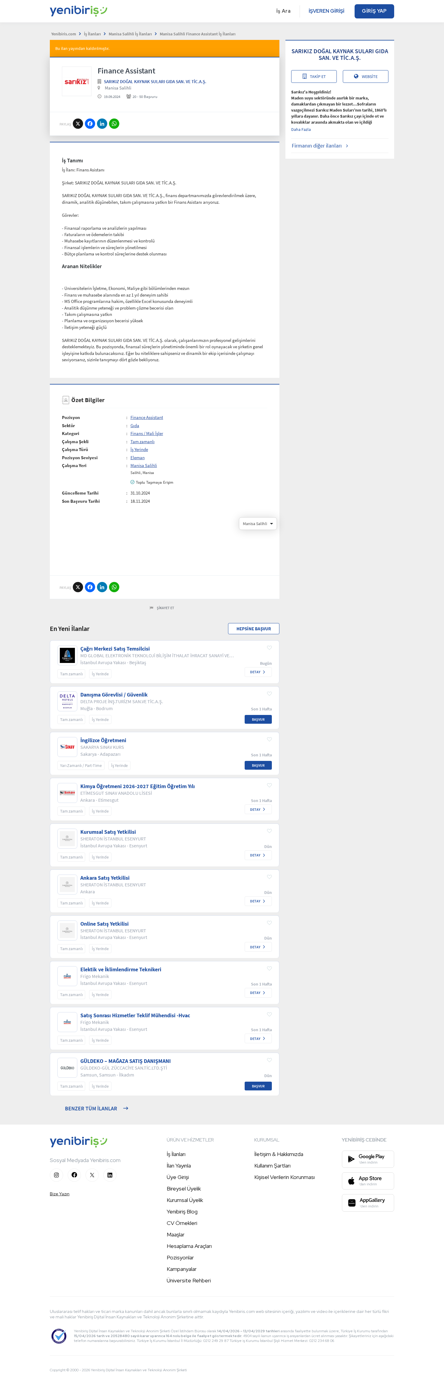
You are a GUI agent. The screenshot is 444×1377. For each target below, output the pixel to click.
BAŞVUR (258, 719)
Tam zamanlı (142, 441)
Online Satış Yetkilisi (104, 924)
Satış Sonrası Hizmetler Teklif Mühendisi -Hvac (135, 1015)
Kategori (70, 433)
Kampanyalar (182, 1268)
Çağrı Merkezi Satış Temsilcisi (115, 648)
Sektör (68, 425)
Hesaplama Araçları (189, 1245)
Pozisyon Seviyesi (80, 457)
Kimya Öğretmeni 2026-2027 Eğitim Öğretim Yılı (137, 786)
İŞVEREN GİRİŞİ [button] (326, 11)
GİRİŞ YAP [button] (374, 11)
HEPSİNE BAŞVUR (253, 629)
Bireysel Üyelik (184, 1188)
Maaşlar (176, 1234)
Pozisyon (71, 417)
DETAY (255, 672)
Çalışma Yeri (74, 465)
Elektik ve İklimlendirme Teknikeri (120, 969)
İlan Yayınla (179, 1165)
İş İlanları (176, 1154)
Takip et (318, 76)
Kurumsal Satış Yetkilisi (108, 832)
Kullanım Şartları (272, 1165)
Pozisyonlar (180, 1257)
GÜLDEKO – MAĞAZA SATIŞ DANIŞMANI (125, 1061)
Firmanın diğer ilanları (317, 145)
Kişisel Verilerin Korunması (284, 1177)
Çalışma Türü (75, 449)
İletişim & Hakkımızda (278, 1154)
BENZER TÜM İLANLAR (91, 1108)
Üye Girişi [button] (178, 1177)
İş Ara (283, 11)
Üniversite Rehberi (189, 1280)
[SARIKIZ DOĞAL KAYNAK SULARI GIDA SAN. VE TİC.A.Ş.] (77, 81)
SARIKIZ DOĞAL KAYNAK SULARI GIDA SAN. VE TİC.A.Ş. (155, 81)
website (370, 76)
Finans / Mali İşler (146, 433)
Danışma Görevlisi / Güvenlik (114, 694)
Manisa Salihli (118, 88)
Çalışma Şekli (75, 441)
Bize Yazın (59, 1194)
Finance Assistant (146, 417)
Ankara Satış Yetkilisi (105, 878)
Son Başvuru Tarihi (81, 501)
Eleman (137, 457)
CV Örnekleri (182, 1222)
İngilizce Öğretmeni (103, 740)
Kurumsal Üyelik (185, 1200)
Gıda (134, 425)
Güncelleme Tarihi (80, 493)
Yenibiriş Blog (182, 1211)
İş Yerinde (139, 449)
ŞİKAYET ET (165, 608)
